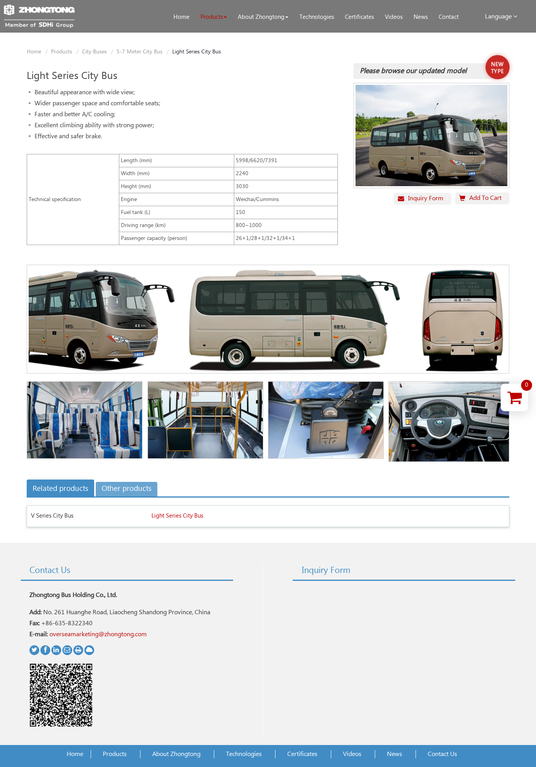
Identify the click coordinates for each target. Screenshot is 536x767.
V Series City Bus (52, 516)
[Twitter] (34, 650)
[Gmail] (67, 650)
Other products (126, 489)
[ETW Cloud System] (89, 650)
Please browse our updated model (413, 71)
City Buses (94, 51)
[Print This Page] (78, 650)
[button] (214, 17)
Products (61, 51)
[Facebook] (45, 650)
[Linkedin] (56, 650)
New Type (497, 68)
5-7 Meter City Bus (139, 51)
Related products (60, 489)
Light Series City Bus (177, 516)
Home (34, 51)
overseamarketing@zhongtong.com (98, 634)
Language (499, 17)
